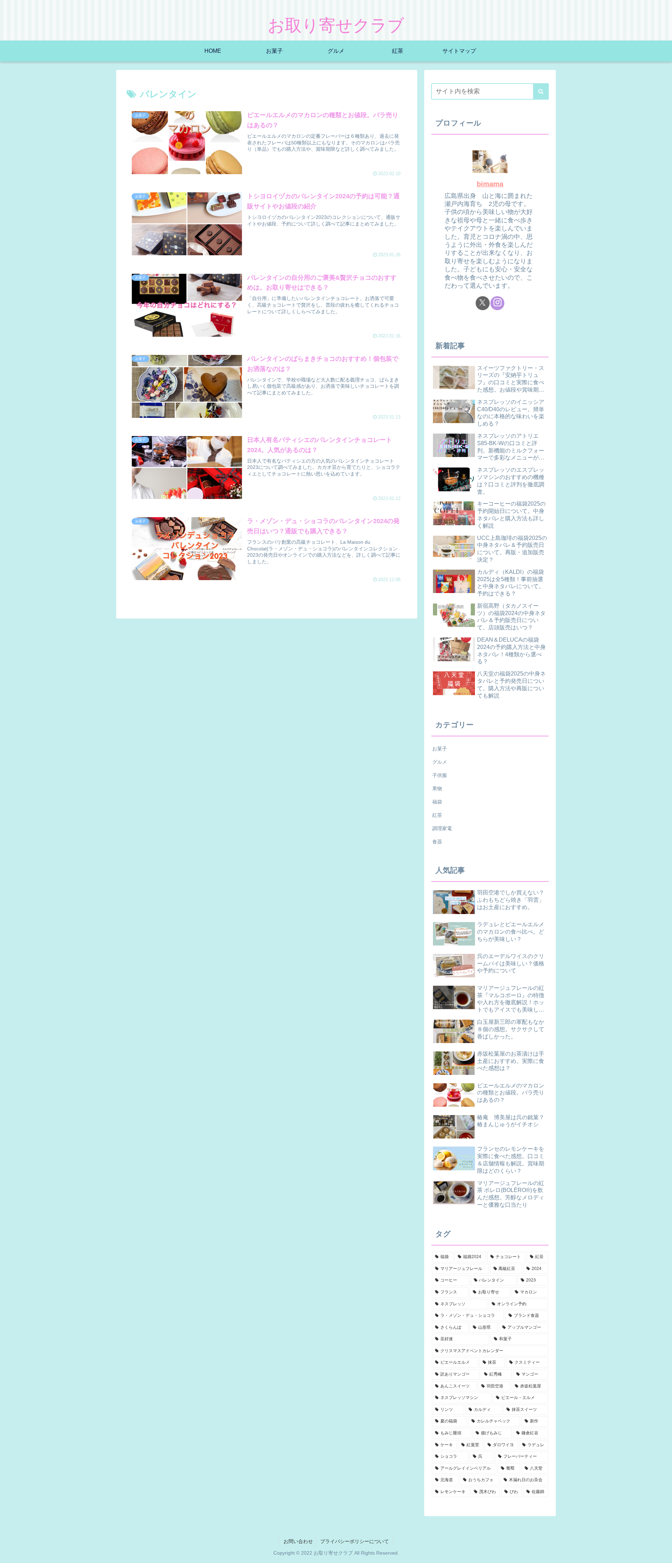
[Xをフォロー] (483, 303)
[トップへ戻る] (661, 1553)
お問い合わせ (298, 1541)
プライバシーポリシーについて (354, 1541)
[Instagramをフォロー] (497, 303)
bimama (490, 184)
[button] (541, 91)
